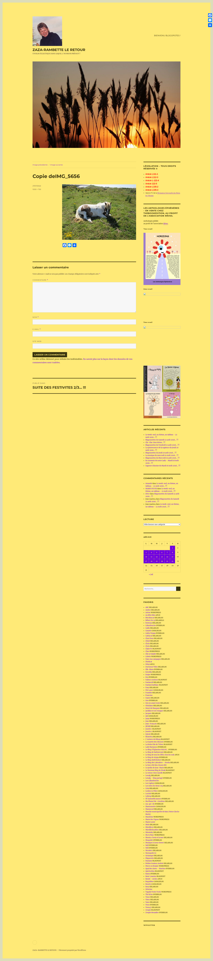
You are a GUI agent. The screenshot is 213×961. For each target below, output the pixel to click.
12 (157, 557)
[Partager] (210, 25)
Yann (147, 902)
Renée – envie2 (151, 879)
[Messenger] (210, 20)
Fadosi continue (151, 680)
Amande (148, 483)
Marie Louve (150, 822)
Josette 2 (148, 731)
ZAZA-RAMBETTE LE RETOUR (59, 50)
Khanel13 (149, 737)
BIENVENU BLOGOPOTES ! (167, 35)
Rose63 (148, 884)
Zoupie (148, 910)
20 (162, 561)
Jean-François (151, 724)
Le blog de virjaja (152, 757)
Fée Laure (149, 690)
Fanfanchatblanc (152, 685)
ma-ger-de (149, 804)
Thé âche (149, 894)
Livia (147, 788)
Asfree (148, 612)
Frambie (148, 693)
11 (151, 557)
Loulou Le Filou (151, 791)
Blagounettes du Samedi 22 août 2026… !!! (161, 440)
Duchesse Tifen (151, 667)
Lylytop (148, 796)
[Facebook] (210, 15)
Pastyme (148, 861)
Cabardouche (150, 625)
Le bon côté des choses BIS (156, 765)
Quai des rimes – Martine (155, 869)
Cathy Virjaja (150, 633)
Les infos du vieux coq (154, 786)
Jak (146, 716)
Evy (146, 677)
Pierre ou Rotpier (152, 866)
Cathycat (148, 636)
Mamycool (149, 809)
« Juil (151, 574)
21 (167, 561)
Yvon (147, 905)
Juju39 (148, 734)
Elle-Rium (149, 669)
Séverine (148, 889)
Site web (37, 341)
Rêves (165, 224)
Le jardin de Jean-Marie (154, 768)
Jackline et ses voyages (154, 711)
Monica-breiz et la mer (154, 837)
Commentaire (40, 280)
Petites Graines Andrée (154, 863)
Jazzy (147, 719)
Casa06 (148, 631)
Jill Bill (148, 726)
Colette (148, 656)
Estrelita (148, 672)
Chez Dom (149, 638)
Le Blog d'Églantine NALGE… (156, 750)
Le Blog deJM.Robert (153, 760)
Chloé (147, 641)
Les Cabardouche (152, 781)
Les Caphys (149, 783)
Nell (147, 845)
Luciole (148, 794)
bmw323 (148, 623)
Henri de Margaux (152, 708)
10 (146, 557)
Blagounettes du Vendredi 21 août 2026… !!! (162, 445)
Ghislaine (149, 706)
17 (146, 561)
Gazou (147, 698)
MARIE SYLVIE (151, 489)
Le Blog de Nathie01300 (154, 752)
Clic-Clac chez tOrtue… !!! (155, 442)
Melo (147, 825)
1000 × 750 (37, 189)
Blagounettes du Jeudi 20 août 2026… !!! (161, 453)
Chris (147, 644)
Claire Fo (148, 649)
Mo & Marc (149, 835)
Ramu (147, 874)
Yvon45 (148, 907)
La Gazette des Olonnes (154, 742)
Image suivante (56, 165)
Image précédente (40, 165)
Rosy (147, 887)
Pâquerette (149, 858)
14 (167, 557)
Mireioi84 (149, 832)
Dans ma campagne (153, 659)
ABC (147, 607)
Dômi (147, 664)
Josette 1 (148, 729)
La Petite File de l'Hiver (154, 744)
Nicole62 (148, 850)
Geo (147, 700)
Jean (147, 721)
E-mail (37, 329)
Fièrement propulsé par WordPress (72, 950)
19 (157, 561)
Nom (36, 317)
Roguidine (149, 881)
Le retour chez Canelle (154, 773)
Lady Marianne (151, 747)
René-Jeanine (150, 876)
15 (172, 557)
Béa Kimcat (149, 618)
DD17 (147, 494)
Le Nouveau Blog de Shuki (155, 770)
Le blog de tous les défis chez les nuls (160, 755)
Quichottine (150, 871)
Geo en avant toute (152, 703)
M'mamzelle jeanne (153, 799)
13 (162, 557)
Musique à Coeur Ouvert (154, 843)
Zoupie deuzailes (152, 912)
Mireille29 (149, 827)
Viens (147, 900)
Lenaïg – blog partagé (154, 778)
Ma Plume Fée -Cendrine (155, 801)
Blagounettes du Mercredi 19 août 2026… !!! (162, 458)
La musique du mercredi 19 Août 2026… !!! (161, 455)
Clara (147, 651)
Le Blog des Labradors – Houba (157, 762)
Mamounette (150, 806)
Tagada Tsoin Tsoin (153, 892)
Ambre (148, 610)
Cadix (147, 628)
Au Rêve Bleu (150, 615)
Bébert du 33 (150, 620)
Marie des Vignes (152, 819)
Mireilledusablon (152, 830)
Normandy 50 (150, 853)
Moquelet (149, 840)
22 (172, 561)
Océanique (149, 856)
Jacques (148, 713)
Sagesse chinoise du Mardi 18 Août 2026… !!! (162, 466)
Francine (148, 695)
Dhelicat (148, 662)
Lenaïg (148, 775)
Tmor (147, 897)
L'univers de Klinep (153, 739)
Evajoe (148, 675)
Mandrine (149, 817)
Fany (147, 687)
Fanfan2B (149, 682)
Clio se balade (150, 654)
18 (151, 561)
